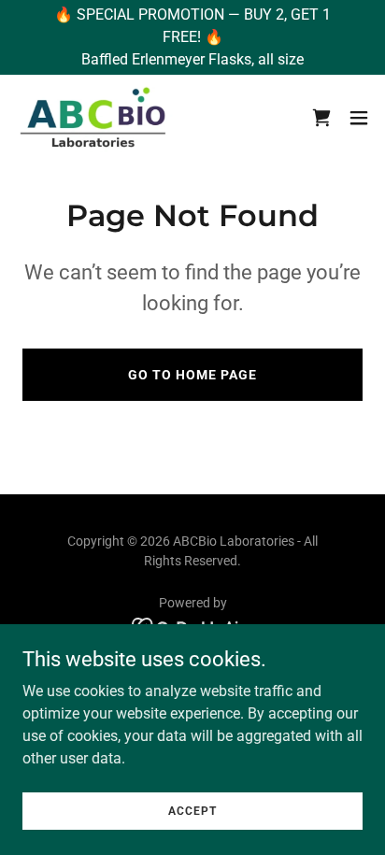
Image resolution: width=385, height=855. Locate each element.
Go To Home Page (192, 374)
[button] (359, 117)
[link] (95, 117)
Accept (192, 810)
